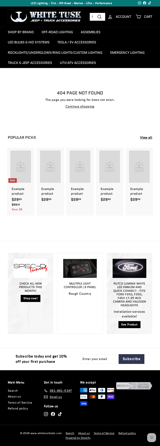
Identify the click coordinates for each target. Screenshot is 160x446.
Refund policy (18, 408)
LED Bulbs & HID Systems (29, 42)
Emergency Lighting (127, 52)
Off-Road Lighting (57, 32)
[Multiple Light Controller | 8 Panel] (80, 268)
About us (14, 396)
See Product (129, 324)
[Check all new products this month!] (30, 268)
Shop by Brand (21, 32)
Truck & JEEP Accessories (30, 62)
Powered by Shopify (78, 438)
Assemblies (90, 32)
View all (146, 137)
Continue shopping (80, 106)
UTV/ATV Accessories (78, 62)
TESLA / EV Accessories (76, 42)
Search (13, 391)
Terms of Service (20, 402)
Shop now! (30, 298)
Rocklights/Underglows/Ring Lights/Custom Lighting (55, 52)
